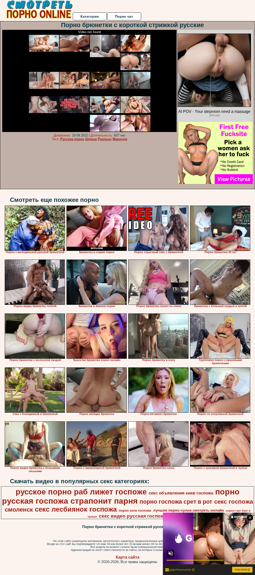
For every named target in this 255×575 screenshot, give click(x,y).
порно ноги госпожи (135, 510)
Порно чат (124, 16)
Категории (89, 16)
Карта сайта (127, 557)
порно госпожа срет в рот (176, 501)
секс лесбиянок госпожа (76, 509)
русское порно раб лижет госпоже (81, 491)
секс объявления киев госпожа (181, 492)
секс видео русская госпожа (133, 516)
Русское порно (72, 139)
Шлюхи (91, 139)
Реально (105, 139)
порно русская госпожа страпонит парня (121, 496)
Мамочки (120, 139)
